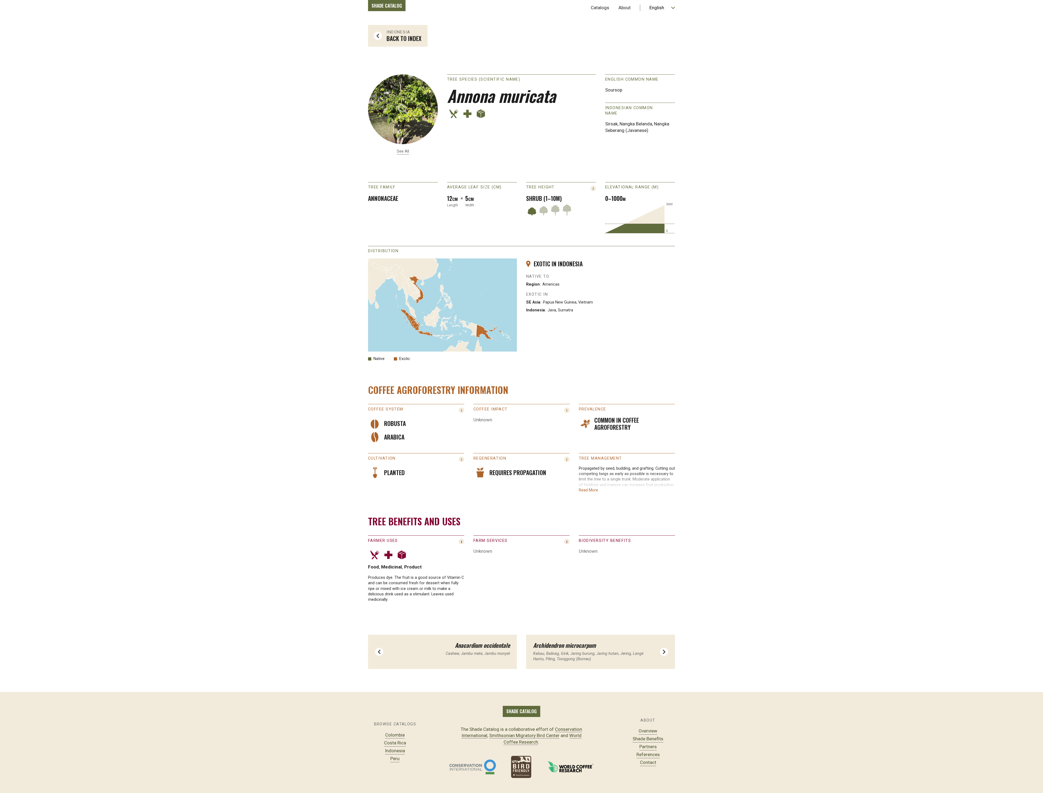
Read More (588, 490)
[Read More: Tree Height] (593, 188)
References (648, 754)
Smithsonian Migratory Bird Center (524, 735)
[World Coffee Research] (570, 767)
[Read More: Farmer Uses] (461, 541)
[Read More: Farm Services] (567, 541)
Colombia (395, 735)
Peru (395, 758)
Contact (648, 762)
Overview (648, 731)
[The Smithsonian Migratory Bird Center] (521, 767)
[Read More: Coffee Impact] (567, 410)
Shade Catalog (387, 5)
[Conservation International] (472, 767)
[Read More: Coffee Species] (461, 410)
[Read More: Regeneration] (567, 459)
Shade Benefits (648, 738)
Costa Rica (395, 742)
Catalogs (600, 7)
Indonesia (395, 750)
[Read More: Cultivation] (461, 459)
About (624, 7)
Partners (648, 746)
